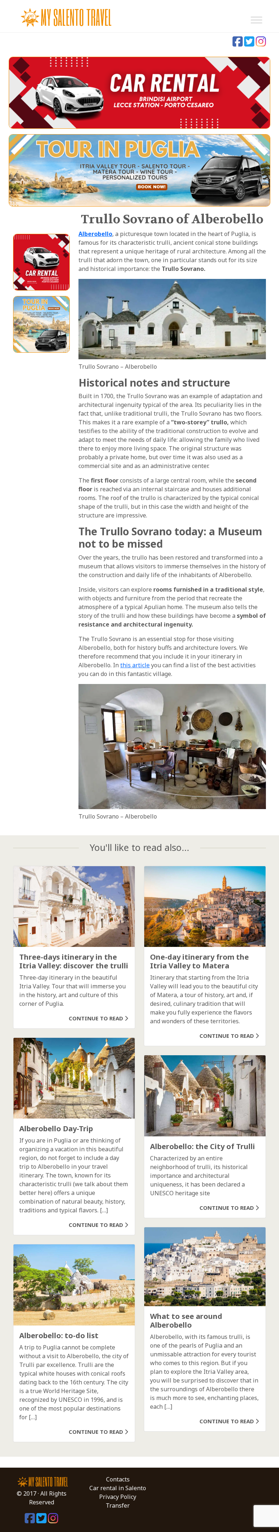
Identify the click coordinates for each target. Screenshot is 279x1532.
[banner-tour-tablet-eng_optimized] (139, 170)
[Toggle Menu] (256, 19)
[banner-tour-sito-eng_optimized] (41, 324)
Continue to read (97, 1018)
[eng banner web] (41, 261)
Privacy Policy (117, 1497)
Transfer (118, 1505)
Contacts (118, 1479)
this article (135, 665)
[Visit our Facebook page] (238, 44)
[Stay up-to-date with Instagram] (261, 44)
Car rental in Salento (117, 1488)
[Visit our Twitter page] (250, 44)
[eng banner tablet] (139, 92)
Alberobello (95, 234)
